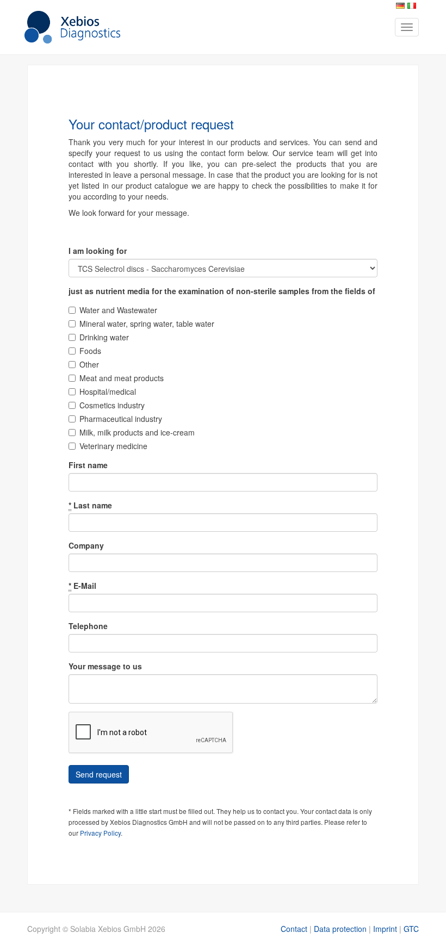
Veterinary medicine (113, 445)
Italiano (411, 6)
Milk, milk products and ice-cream (137, 432)
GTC (411, 928)
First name (88, 464)
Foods (90, 350)
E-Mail (82, 585)
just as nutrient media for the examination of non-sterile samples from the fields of (222, 290)
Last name (90, 505)
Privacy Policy (100, 832)
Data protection (340, 928)
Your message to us (105, 666)
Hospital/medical (107, 391)
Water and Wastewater (118, 309)
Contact (294, 928)
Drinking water (104, 337)
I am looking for (98, 250)
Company (86, 545)
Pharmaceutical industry (120, 418)
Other (89, 364)
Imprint (385, 928)
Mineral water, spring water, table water (146, 323)
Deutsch (400, 6)
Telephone (88, 625)
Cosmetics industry (112, 405)
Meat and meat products (121, 377)
